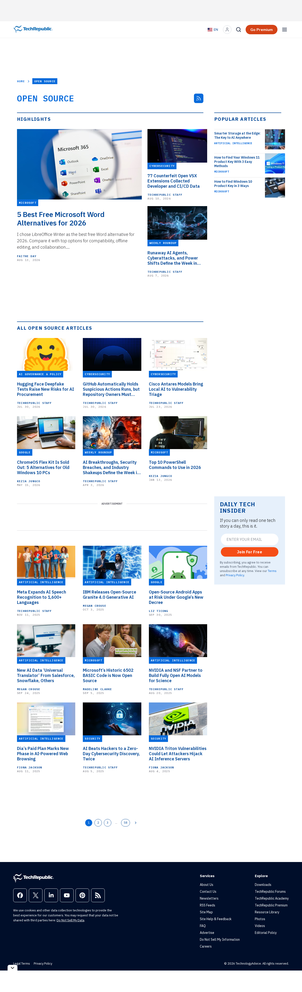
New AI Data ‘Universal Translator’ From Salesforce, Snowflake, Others (46, 675)
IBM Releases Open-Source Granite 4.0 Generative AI (109, 594)
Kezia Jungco (28, 481)
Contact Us (208, 891)
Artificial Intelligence (233, 143)
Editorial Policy (266, 933)
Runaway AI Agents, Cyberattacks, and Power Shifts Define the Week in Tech (172, 258)
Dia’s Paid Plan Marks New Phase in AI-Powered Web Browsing (43, 754)
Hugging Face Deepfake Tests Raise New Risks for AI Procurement (45, 389)
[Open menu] (284, 29)
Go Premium (261, 29)
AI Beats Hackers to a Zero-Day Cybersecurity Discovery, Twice (111, 754)
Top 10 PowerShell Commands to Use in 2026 (175, 465)
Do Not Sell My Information (220, 939)
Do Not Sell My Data (70, 920)
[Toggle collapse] (12, 968)
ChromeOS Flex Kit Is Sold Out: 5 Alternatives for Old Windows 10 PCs (43, 467)
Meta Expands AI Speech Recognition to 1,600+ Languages (41, 597)
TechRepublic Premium (271, 905)
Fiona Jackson (29, 767)
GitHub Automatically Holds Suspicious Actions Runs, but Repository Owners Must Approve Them (111, 389)
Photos (260, 919)
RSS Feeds (207, 905)
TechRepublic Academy (272, 898)
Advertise (207, 933)
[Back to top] (292, 977)
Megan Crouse (94, 605)
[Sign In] (227, 29)
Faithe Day (26, 256)
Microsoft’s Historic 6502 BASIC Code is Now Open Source (108, 675)
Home (21, 81)
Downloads (263, 885)
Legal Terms (21, 964)
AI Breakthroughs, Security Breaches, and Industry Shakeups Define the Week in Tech (111, 467)
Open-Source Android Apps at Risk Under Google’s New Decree (176, 597)
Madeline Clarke (97, 689)
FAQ (203, 926)
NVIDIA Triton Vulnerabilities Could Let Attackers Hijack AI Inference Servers (177, 754)
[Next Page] (135, 823)
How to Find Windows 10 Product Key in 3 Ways (233, 183)
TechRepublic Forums (270, 891)
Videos (260, 926)
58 (125, 822)
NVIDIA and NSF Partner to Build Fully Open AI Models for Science (175, 675)
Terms (272, 571)
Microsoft (221, 171)
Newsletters (209, 898)
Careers (206, 946)
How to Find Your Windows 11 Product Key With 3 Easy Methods (237, 161)
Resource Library (267, 912)
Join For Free (249, 552)
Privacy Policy (235, 575)
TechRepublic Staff (164, 194)
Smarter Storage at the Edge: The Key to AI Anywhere (237, 135)
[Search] (238, 29)
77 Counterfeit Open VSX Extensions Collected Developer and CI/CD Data (173, 181)
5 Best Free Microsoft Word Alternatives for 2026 (61, 218)
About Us (206, 885)
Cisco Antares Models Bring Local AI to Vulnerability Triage (176, 389)
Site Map (206, 912)
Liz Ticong (158, 611)
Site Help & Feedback (215, 919)
